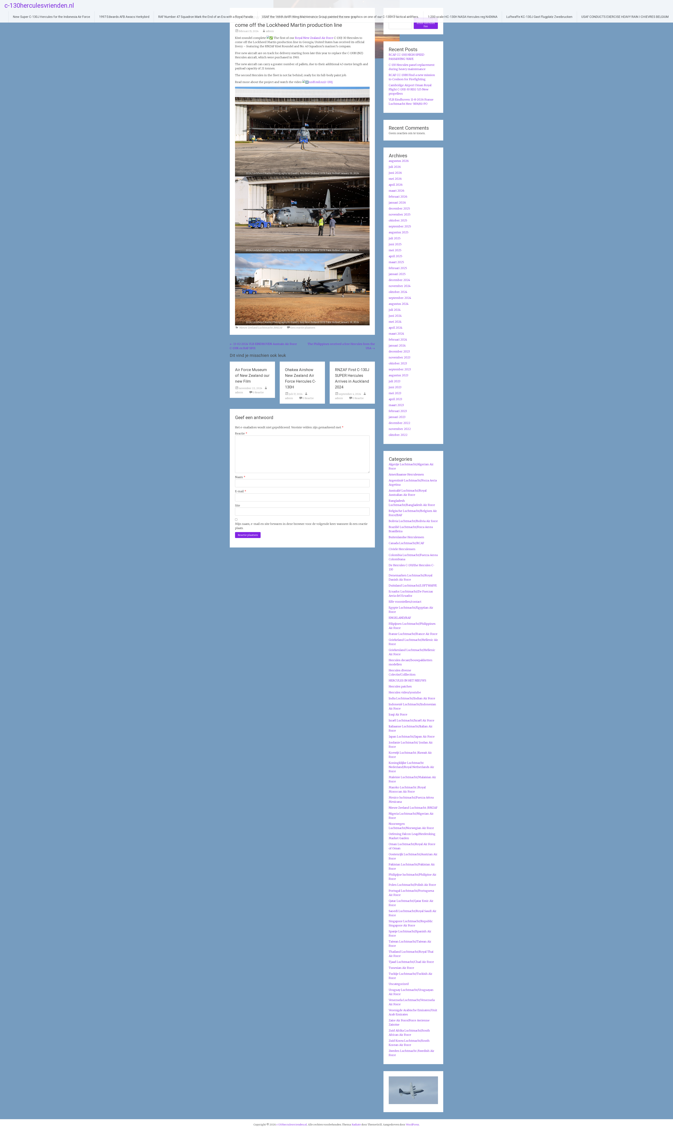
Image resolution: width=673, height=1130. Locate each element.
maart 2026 (396, 190)
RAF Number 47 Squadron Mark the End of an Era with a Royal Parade (205, 17)
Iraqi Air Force (398, 714)
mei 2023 (395, 393)
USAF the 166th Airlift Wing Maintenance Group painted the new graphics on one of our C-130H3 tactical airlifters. (340, 17)
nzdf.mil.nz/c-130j (321, 82)
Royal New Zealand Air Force (314, 38)
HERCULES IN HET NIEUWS (407, 680)
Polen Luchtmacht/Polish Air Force (412, 884)
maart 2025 (396, 262)
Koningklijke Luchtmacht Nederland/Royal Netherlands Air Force (411, 767)
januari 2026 (397, 202)
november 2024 (400, 286)
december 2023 (399, 351)
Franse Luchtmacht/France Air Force (413, 634)
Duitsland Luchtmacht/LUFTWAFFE (413, 585)
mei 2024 (395, 321)
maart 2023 (396, 405)
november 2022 (400, 429)
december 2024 (399, 280)
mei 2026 (395, 178)
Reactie (241, 433)
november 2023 (399, 357)
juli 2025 (394, 238)
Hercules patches (400, 686)
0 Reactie (258, 392)
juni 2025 (395, 244)
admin (270, 31)
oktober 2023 (398, 363)
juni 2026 (395, 172)
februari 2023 (398, 411)
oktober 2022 (398, 435)
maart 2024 (396, 333)
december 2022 (399, 423)
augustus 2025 (398, 232)
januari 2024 (397, 345)
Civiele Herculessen (402, 549)
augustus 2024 (399, 304)
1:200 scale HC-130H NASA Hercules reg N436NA (462, 17)
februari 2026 (398, 196)
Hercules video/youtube (405, 692)
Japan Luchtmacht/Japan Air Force (412, 736)
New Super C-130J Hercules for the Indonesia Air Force (51, 17)
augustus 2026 (399, 161)
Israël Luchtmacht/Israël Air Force (411, 720)
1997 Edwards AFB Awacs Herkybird (124, 17)
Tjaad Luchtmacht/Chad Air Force (411, 962)
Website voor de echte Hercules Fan (425, 23)
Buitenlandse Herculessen (406, 537)
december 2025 (399, 208)
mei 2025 (395, 250)
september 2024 (400, 298)
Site (237, 505)
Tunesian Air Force (401, 968)
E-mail (240, 491)
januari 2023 (397, 417)
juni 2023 (395, 387)
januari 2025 (397, 274)
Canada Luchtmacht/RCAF (406, 543)
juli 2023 (394, 381)
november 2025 (399, 214)
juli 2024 (395, 309)
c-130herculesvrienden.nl (39, 5)
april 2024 (395, 327)
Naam (240, 477)
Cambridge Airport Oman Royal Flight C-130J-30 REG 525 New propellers (410, 89)
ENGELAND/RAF (400, 617)
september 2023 (400, 369)
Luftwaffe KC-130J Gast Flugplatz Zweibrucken (539, 17)
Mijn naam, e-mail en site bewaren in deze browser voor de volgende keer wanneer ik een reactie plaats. (301, 526)
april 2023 (395, 399)
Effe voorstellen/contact (405, 601)
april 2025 (395, 256)
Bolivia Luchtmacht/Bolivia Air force (413, 521)
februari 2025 (398, 268)
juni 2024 (395, 315)
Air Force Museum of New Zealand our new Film (252, 375)
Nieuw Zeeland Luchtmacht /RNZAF (261, 327)
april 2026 (396, 184)
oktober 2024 (398, 292)
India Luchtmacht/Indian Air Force (412, 698)
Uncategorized (399, 984)
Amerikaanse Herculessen (406, 474)
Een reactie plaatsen (302, 327)
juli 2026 (395, 167)
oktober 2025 (398, 220)
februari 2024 (398, 339)
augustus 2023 (398, 375)
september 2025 (400, 226)
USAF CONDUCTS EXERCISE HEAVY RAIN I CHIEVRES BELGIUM (625, 17)
